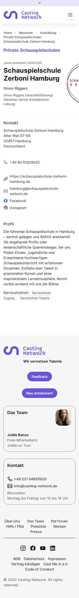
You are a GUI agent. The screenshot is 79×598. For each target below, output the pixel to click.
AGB (16, 559)
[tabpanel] (39, 261)
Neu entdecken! (39, 393)
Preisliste (38, 526)
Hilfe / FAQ (15, 526)
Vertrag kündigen (25, 564)
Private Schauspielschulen (22, 37)
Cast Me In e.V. (55, 564)
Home (8, 33)
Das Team (35, 521)
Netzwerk (26, 33)
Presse (36, 531)
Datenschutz (34, 559)
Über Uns (12, 521)
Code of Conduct (39, 569)
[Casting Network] (23, 14)
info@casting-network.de (35, 486)
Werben (59, 526)
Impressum (57, 559)
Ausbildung (48, 33)
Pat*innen (59, 521)
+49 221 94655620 (30, 479)
